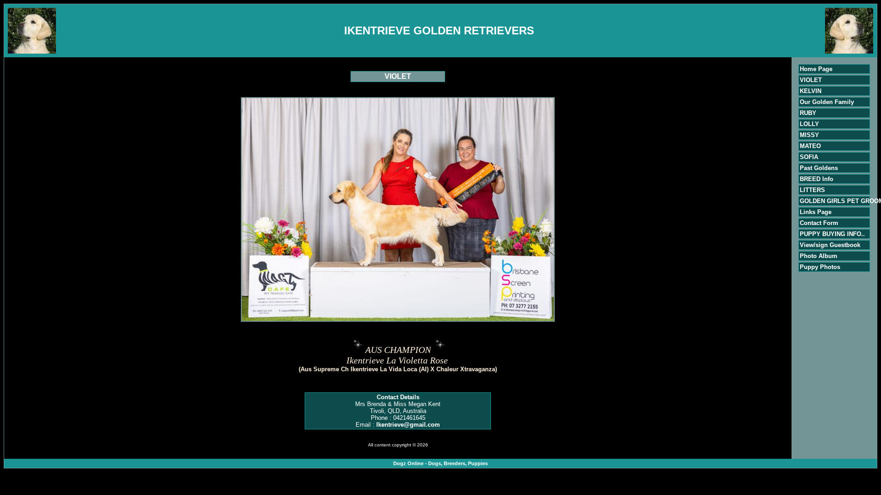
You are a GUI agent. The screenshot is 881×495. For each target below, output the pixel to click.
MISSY (809, 135)
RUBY (808, 113)
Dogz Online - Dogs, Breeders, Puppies (440, 463)
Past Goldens (819, 168)
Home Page (816, 69)
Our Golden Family (827, 102)
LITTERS (812, 190)
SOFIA (809, 157)
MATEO (810, 146)
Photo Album (818, 256)
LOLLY (809, 124)
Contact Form (819, 223)
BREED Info (816, 179)
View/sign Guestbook (830, 245)
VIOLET (811, 80)
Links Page (815, 212)
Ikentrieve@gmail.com (408, 424)
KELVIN (810, 91)
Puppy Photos (820, 267)
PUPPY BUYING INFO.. (832, 234)
